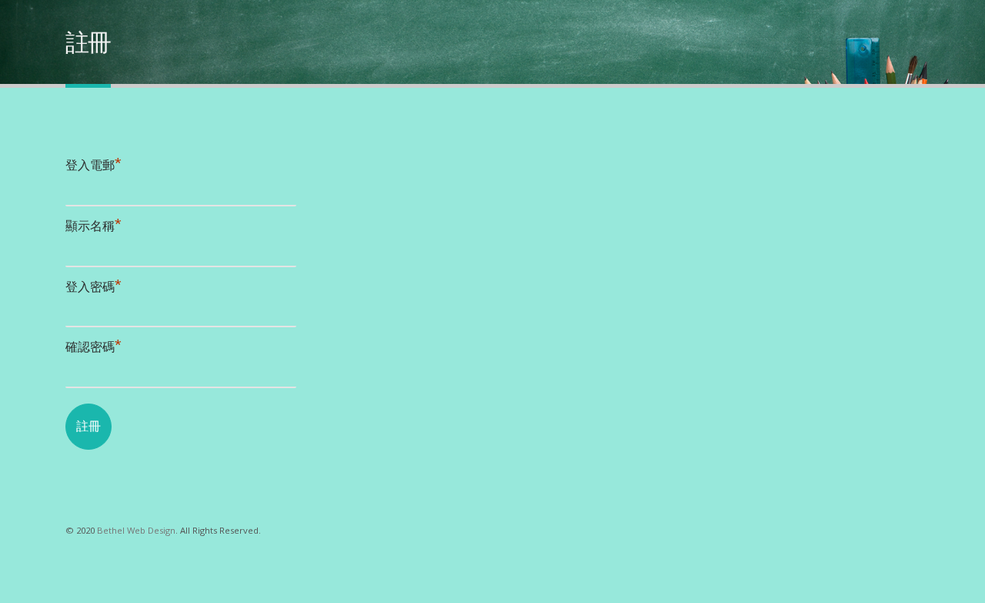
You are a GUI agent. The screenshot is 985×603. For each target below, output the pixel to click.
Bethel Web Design (136, 530)
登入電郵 (93, 165)
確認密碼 (93, 346)
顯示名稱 (93, 226)
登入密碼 (93, 286)
